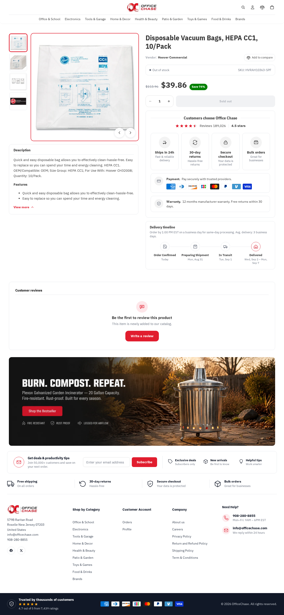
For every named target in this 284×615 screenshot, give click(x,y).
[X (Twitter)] (21, 551)
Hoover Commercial (172, 57)
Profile (127, 529)
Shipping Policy (182, 551)
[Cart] (272, 7)
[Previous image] (119, 133)
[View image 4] (18, 101)
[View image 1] (18, 43)
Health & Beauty (84, 551)
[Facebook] (11, 551)
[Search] (243, 7)
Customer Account (136, 509)
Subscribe (144, 462)
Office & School (83, 522)
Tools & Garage (83, 536)
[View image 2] (18, 62)
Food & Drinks (82, 572)
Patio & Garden (83, 558)
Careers (177, 529)
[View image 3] (18, 82)
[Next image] (130, 133)
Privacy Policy (181, 536)
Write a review (142, 336)
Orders (127, 522)
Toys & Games (82, 565)
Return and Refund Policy (189, 543)
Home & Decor (83, 543)
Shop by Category (86, 509)
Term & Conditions (185, 558)
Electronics (80, 529)
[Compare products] (262, 7)
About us (178, 522)
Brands (77, 579)
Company (179, 509)
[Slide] (142, 401)
